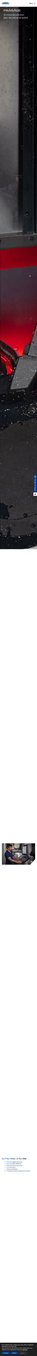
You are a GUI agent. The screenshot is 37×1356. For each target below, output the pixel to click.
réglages (24, 1349)
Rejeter (14, 1353)
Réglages (22, 1353)
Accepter (6, 1353)
